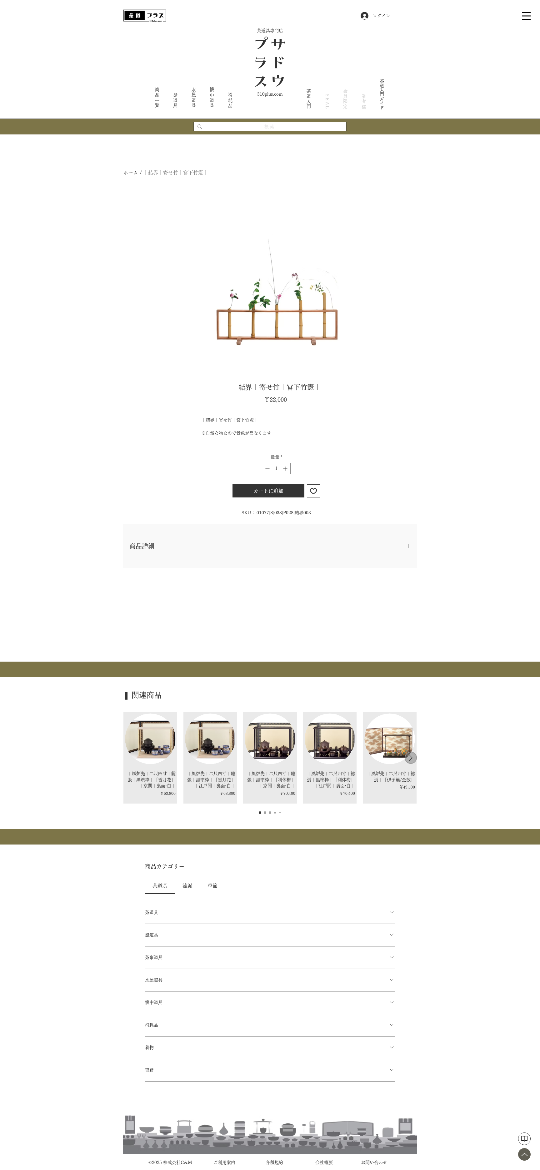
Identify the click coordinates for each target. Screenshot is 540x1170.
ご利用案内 (224, 1162)
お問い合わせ (374, 1162)
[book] (524, 1138)
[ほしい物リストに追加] (313, 490)
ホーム (130, 172)
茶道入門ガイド (382, 94)
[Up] (524, 1154)
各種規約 (274, 1162)
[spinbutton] (276, 468)
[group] (270, 758)
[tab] (160, 886)
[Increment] (286, 468)
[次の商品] (411, 758)
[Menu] (526, 15)
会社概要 (324, 1162)
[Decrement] (267, 468)
